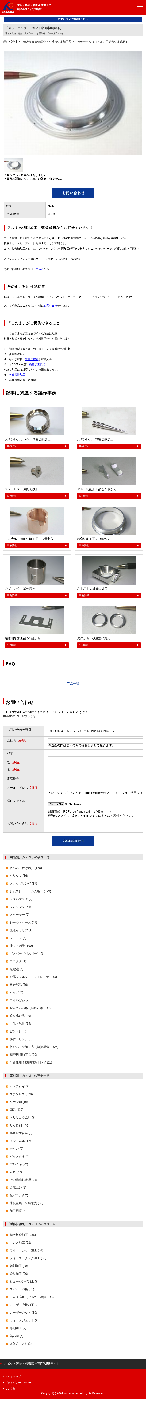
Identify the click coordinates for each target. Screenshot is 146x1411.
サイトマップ (13, 1376)
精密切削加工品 (61, 41)
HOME (13, 41)
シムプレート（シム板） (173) (30, 891)
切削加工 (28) (19, 1266)
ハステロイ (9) (19, 1086)
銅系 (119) (16, 1109)
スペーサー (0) (19, 914)
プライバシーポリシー (18, 1382)
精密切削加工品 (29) (23, 1054)
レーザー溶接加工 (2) (24, 1304)
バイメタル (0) (19, 1156)
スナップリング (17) (23, 883)
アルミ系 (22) (19, 1164)
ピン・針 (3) (18, 1031)
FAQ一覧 (73, 683)
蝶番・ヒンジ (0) (21, 1039)
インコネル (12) (20, 1140)
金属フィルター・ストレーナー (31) (34, 976)
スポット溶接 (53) (22, 1289)
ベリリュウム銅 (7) (22, 1117)
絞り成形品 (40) (20, 1015)
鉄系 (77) (16, 1172)
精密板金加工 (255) (23, 1234)
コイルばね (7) (19, 1000)
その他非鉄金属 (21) (23, 1179)
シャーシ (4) (18, 938)
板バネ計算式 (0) (21, 1195)
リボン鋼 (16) (19, 1102)
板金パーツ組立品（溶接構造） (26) (34, 1047)
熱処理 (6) (16, 1336)
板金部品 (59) (19, 984)
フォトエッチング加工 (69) (28, 1258)
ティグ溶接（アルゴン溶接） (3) (32, 1297)
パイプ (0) (16, 992)
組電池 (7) (16, 969)
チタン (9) (16, 1148)
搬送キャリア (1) (21, 930)
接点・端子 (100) (21, 945)
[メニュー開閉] (137, 6)
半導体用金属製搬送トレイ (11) (31, 1062)
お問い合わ (50, 305)
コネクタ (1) (18, 961)
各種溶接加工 (17, 374)
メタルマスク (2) (21, 899)
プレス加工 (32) (20, 1242)
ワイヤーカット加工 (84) (26, 1250)
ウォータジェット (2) (24, 1320)
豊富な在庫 (31, 359)
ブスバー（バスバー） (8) (27, 953)
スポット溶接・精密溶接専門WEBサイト (32, 1363)
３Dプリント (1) (21, 1343)
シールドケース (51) (23, 922)
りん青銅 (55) (19, 1125)
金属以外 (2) (18, 1187)
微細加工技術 (37, 364)
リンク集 (10, 1388)
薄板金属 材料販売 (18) (26, 1203)
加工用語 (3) (18, 1210)
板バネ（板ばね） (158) (26, 868)
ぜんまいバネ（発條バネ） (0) (30, 1008)
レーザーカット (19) (23, 1312)
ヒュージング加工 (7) (24, 1281)
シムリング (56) (20, 906)
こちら (40, 269)
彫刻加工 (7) (18, 1328)
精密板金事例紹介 (34, 41)
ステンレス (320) (21, 1094)
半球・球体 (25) (20, 1023)
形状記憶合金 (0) (21, 1133)
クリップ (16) (19, 875)
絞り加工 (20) (19, 1273)
